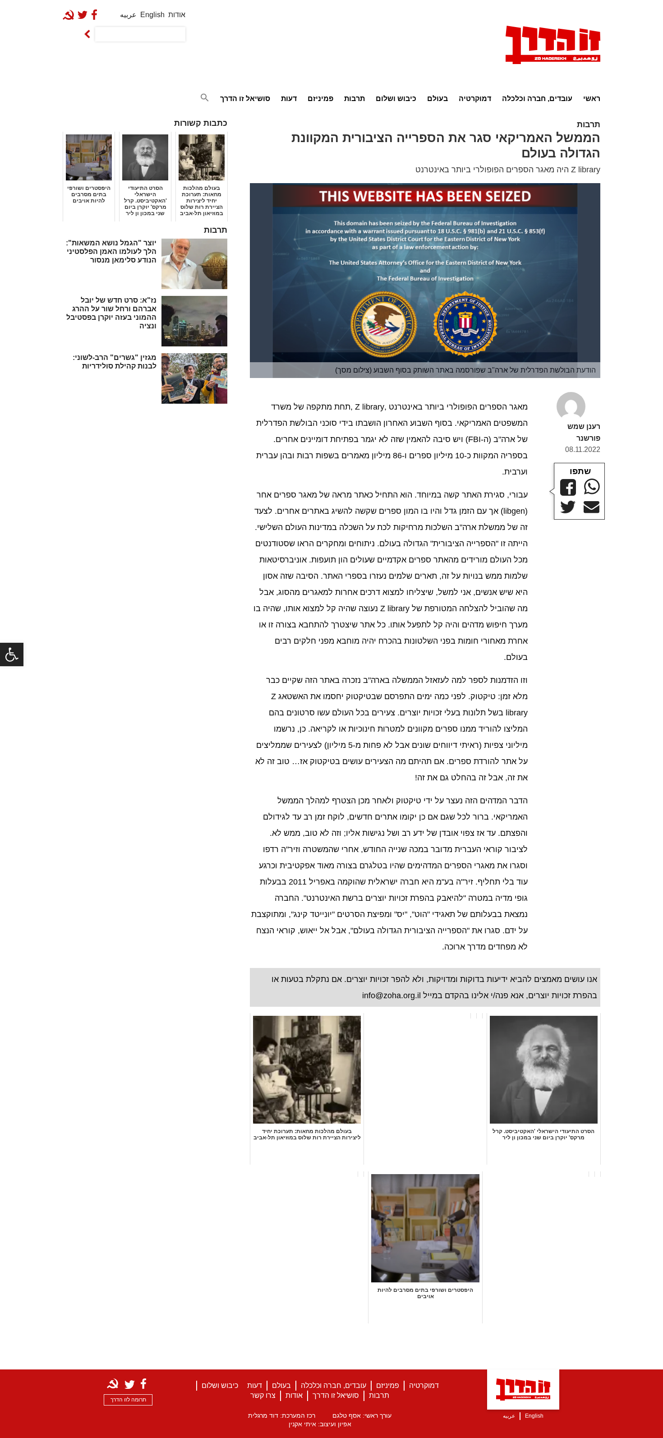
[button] (11, 654)
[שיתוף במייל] (591, 507)
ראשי (591, 98)
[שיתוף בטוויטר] (568, 507)
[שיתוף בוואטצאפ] (592, 486)
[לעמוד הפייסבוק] (96, 14)
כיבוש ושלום (396, 98)
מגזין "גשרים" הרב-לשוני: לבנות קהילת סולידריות (115, 362)
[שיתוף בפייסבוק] (568, 487)
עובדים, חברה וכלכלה (537, 98)
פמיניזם (320, 98)
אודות (176, 14)
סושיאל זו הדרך (245, 98)
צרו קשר (263, 1395)
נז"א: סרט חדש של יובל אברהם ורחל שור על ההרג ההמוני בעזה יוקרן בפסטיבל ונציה (111, 313)
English (152, 14)
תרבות (354, 98)
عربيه (128, 14)
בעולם (437, 98)
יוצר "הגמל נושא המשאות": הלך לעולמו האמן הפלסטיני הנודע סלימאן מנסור (111, 251)
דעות (289, 98)
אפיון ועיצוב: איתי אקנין (320, 1424)
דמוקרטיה (475, 98)
